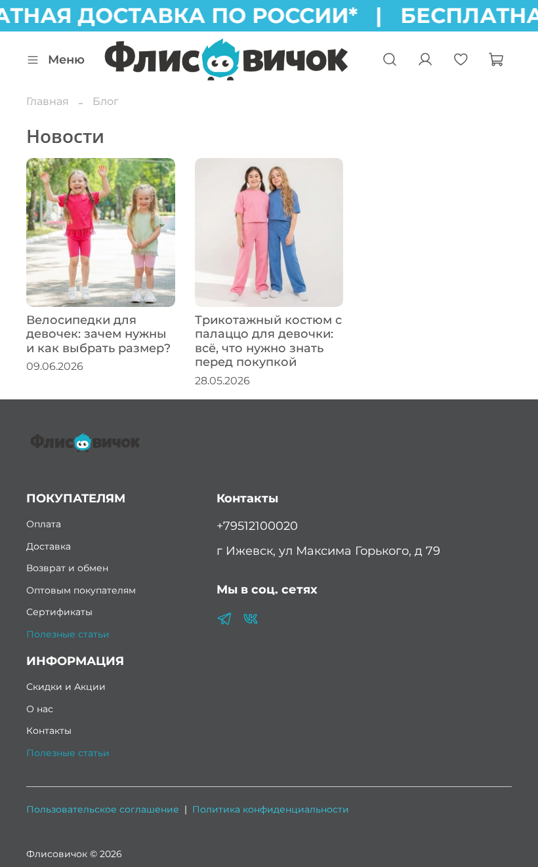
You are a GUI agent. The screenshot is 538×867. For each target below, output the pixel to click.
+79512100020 (257, 526)
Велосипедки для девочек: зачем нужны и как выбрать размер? (98, 334)
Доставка (48, 546)
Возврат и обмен (67, 568)
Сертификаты (59, 612)
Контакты (49, 730)
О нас (39, 709)
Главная (47, 101)
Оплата (43, 524)
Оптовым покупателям (81, 590)
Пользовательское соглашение (102, 809)
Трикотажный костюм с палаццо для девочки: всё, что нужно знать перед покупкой (268, 341)
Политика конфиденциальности (270, 809)
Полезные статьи (68, 634)
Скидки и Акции (66, 687)
